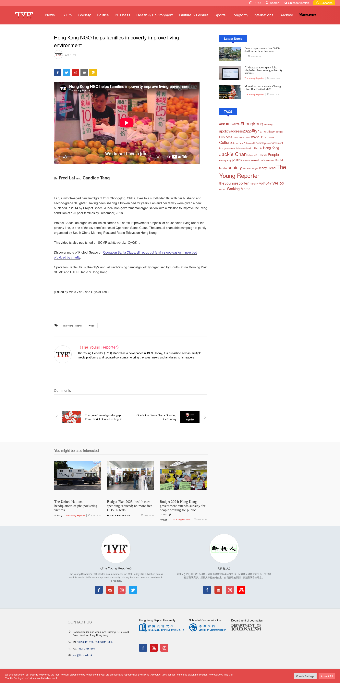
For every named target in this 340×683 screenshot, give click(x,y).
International (264, 14)
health (249, 148)
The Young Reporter (72, 325)
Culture (225, 142)
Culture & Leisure (194, 14)
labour (250, 155)
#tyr (255, 130)
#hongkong (251, 123)
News (50, 14)
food (221, 148)
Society (84, 14)
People (273, 154)
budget (279, 131)
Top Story (253, 183)
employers (263, 143)
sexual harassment (262, 160)
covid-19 (257, 136)
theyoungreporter (234, 183)
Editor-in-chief (250, 143)
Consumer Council (241, 137)
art (261, 131)
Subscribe (326, 3)
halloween (241, 148)
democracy (238, 143)
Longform (240, 14)
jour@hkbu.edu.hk (82, 655)
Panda (263, 155)
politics (237, 160)
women (222, 189)
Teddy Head (266, 167)
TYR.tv (66, 14)
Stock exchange (250, 168)
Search (274, 3)
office (256, 155)
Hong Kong (271, 147)
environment (276, 143)
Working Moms (238, 188)
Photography (225, 160)
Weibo (91, 325)
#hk (222, 123)
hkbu (255, 148)
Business (122, 14)
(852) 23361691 (86, 648)
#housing (268, 124)
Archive (286, 14)
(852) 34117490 (85, 641)
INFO (257, 3)
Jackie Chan (233, 153)
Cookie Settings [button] (305, 676)
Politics (103, 14)
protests (246, 160)
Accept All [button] (327, 676)
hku (260, 148)
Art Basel (269, 131)
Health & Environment (154, 14)
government (229, 148)
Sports (220, 14)
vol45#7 (265, 183)
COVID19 (269, 137)
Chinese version (298, 3)
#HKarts (233, 124)
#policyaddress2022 (235, 130)
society (235, 167)
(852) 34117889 (104, 641)
